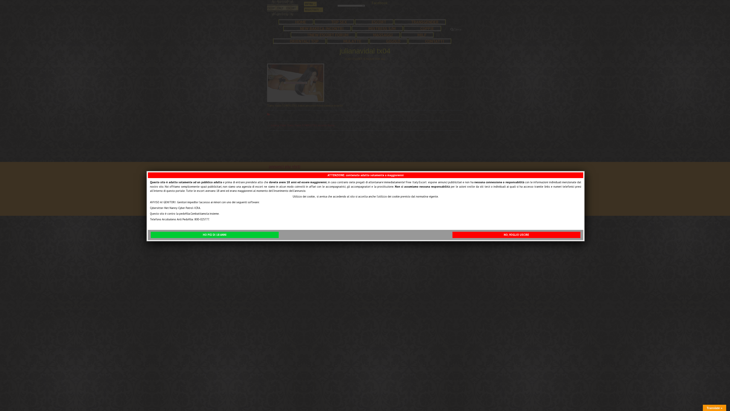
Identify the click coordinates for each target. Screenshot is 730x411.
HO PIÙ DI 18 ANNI (214, 235)
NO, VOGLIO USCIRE (516, 235)
